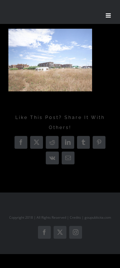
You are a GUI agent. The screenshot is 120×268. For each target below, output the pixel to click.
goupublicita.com (98, 217)
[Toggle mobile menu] (109, 15)
